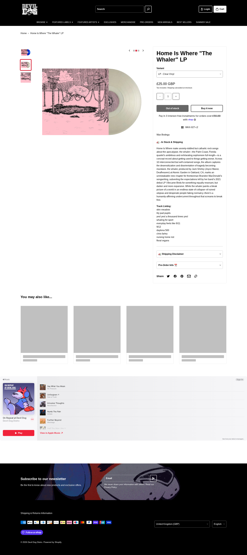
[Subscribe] (153, 478)
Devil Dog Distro (35, 542)
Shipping (170, 88)
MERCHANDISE (128, 22)
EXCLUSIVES (110, 22)
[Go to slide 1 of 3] (26, 52)
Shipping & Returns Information (36, 513)
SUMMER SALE (203, 22)
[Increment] (176, 96)
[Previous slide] (129, 50)
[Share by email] (188, 276)
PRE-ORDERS (146, 22)
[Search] (148, 9)
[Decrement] (160, 96)
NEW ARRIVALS (165, 22)
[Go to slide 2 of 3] (26, 65)
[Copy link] (195, 276)
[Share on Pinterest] (182, 276)
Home (24, 33)
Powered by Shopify (52, 542)
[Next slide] (143, 50)
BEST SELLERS (184, 22)
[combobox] (119, 9)
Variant (160, 68)
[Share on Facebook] (175, 276)
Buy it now (207, 108)
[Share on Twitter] (168, 276)
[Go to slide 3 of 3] (26, 77)
